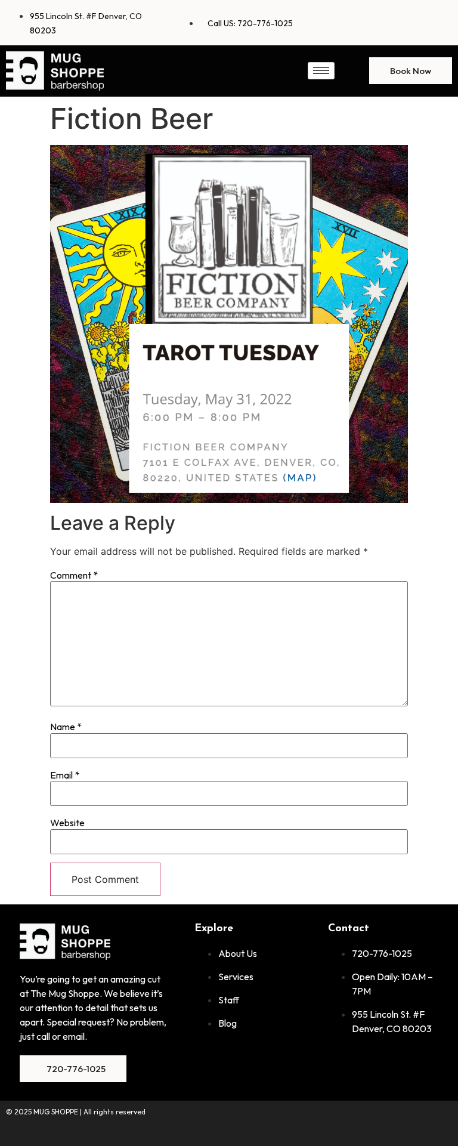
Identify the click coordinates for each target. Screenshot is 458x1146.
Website (67, 822)
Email (64, 775)
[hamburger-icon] (321, 70)
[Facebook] (398, 21)
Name (66, 726)
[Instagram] (437, 21)
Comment (74, 575)
